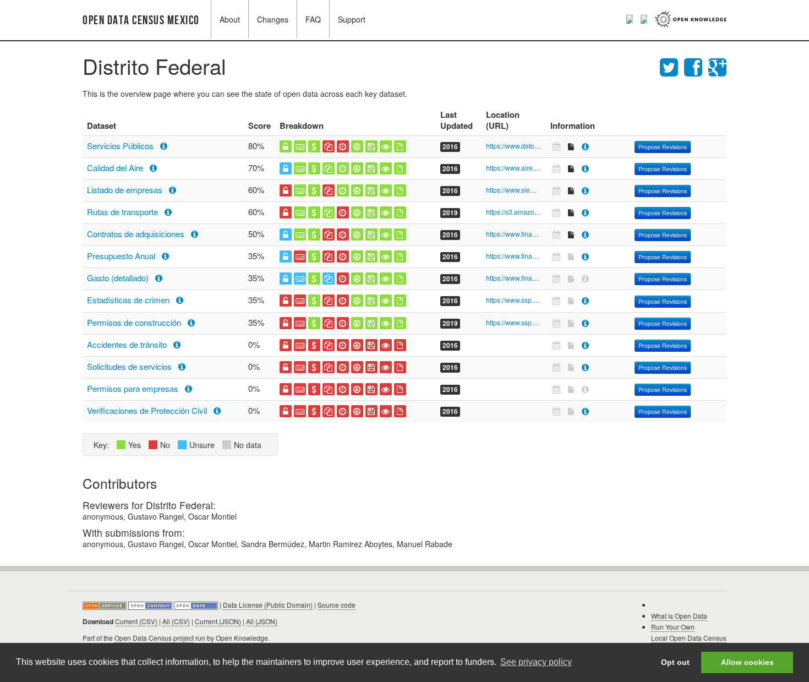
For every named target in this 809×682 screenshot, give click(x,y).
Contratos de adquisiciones (137, 233)
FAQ (313, 19)
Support (351, 19)
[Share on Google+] (717, 66)
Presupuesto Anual (122, 255)
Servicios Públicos (121, 145)
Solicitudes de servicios (130, 366)
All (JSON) (261, 621)
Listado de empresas (126, 189)
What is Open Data (679, 615)
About (230, 19)
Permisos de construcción (135, 322)
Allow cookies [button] (747, 662)
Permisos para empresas (134, 388)
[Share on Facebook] (696, 66)
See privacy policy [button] (536, 662)
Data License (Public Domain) (268, 604)
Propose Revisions (662, 147)
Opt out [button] (675, 662)
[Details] (585, 146)
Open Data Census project (154, 637)
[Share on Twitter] (672, 66)
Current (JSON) (218, 621)
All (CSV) (176, 621)
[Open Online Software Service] (105, 604)
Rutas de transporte (123, 211)
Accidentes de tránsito (128, 344)
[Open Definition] (151, 604)
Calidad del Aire (116, 167)
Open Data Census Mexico (141, 20)
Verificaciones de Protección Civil (148, 410)
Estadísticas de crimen (129, 299)
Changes (272, 19)
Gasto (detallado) (119, 277)
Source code (337, 604)
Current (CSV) (136, 621)
